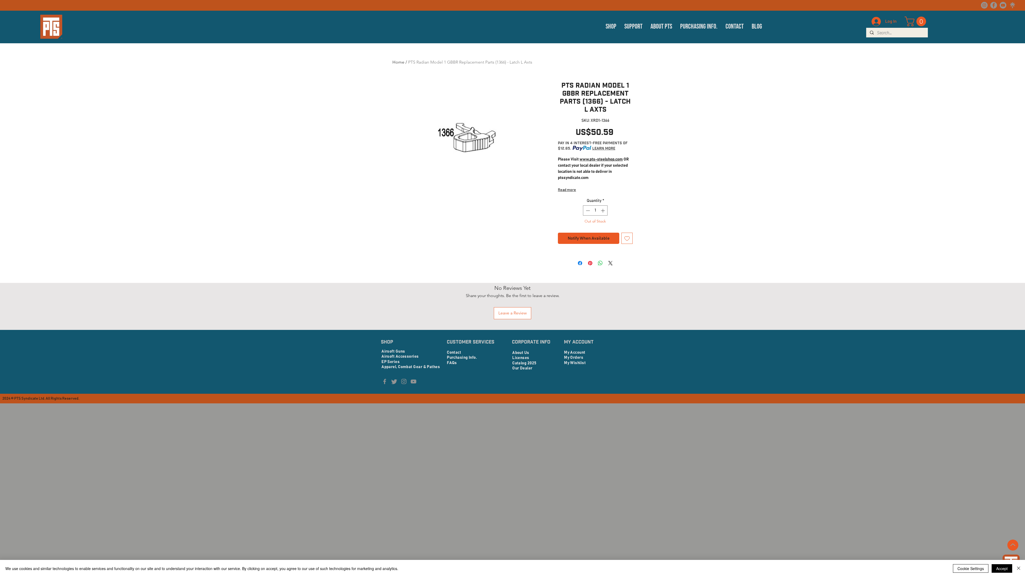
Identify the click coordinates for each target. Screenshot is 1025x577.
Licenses (520, 358)
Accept (1002, 568)
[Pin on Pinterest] (590, 263)
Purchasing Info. (462, 358)
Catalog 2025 (524, 363)
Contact (454, 352)
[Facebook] (993, 5)
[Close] (1018, 568)
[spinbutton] (595, 211)
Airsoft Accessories (400, 356)
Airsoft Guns (393, 351)
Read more (567, 190)
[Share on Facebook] (580, 263)
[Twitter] (394, 381)
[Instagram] (984, 5)
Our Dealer (522, 368)
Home (398, 62)
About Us (520, 353)
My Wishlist (575, 363)
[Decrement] (587, 211)
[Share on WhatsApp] (600, 263)
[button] (611, 27)
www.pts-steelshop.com (601, 159)
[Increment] (603, 211)
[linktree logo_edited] (1012, 5)
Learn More (603, 148)
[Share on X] (610, 263)
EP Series (390, 362)
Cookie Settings (970, 568)
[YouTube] (1003, 5)
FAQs (452, 363)
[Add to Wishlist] (627, 238)
